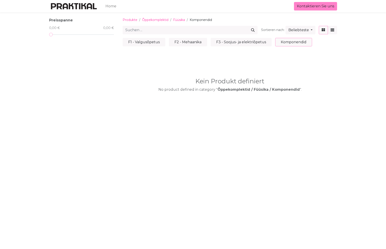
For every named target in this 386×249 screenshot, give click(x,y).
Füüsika (179, 20)
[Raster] (323, 30)
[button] (300, 30)
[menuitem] (111, 6)
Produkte (130, 20)
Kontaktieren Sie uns (315, 6)
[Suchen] (253, 30)
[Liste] (332, 30)
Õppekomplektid (155, 20)
